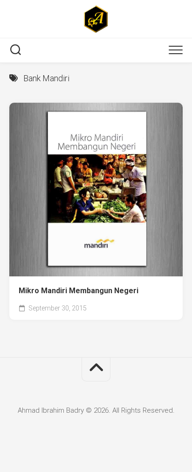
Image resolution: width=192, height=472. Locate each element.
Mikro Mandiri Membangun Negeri (78, 290)
